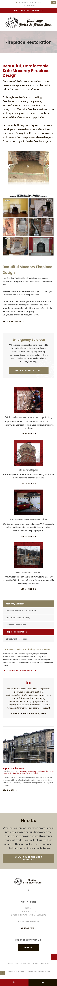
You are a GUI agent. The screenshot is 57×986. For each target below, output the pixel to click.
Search (35, 964)
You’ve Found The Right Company (28, 858)
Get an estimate (12, 321)
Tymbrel (47, 971)
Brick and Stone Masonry (18, 617)
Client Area (22, 10)
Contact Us (27, 928)
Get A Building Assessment (18, 670)
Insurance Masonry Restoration (21, 610)
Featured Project (32, 773)
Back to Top (45, 964)
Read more (9, 790)
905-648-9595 (29, 6)
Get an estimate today (28, 370)
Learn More (27, 434)
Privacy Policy (25, 964)
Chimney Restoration (16, 624)
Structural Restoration (17, 639)
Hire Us (38, 10)
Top (54, 957)
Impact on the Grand (14, 768)
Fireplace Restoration (16, 632)
